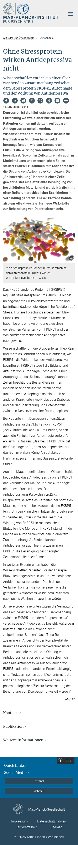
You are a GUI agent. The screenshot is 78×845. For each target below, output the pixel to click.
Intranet (39, 781)
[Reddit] (23, 100)
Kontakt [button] (10, 713)
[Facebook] (6, 100)
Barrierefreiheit (26, 827)
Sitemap (57, 827)
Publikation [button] (13, 726)
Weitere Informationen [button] (23, 740)
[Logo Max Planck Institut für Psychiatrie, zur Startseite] (31, 13)
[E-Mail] (57, 100)
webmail (39, 791)
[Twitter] (32, 100)
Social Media (15, 772)
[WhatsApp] (40, 100)
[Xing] (49, 100)
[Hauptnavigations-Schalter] (70, 14)
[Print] (66, 100)
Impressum (19, 821)
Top (69, 761)
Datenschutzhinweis (52, 821)
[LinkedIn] (15, 100)
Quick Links (15, 765)
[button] (71, 259)
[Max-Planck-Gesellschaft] (20, 809)
